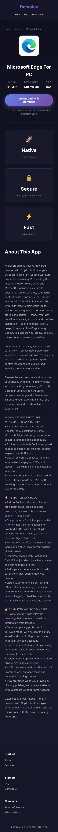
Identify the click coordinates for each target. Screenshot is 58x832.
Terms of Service (14, 807)
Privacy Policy (13, 812)
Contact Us (36, 14)
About (8, 760)
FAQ (26, 14)
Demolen (29, 6)
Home (18, 14)
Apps (18, 29)
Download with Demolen (29, 100)
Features (9, 765)
